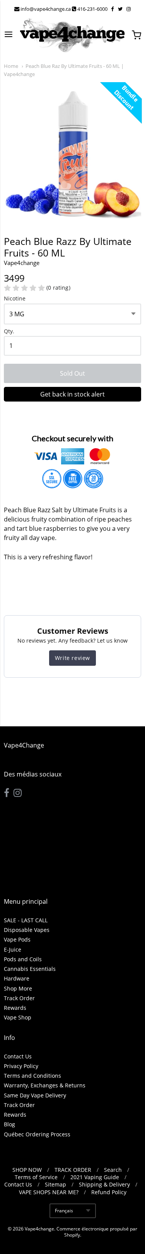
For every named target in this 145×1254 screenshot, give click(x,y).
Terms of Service (36, 1177)
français (64, 1210)
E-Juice (12, 949)
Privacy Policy (21, 1066)
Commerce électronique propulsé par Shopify (96, 1232)
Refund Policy (108, 1192)
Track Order (19, 998)
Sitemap (55, 1184)
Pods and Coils (23, 959)
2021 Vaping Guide (94, 1177)
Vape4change (21, 263)
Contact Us (18, 1056)
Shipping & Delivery (104, 1184)
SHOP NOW (27, 1169)
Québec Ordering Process (37, 1134)
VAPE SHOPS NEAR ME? (48, 1192)
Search (113, 1169)
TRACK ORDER (73, 1169)
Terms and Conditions (32, 1075)
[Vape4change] (72, 35)
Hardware (16, 978)
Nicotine (15, 298)
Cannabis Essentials (30, 968)
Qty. (9, 331)
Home (11, 65)
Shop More (18, 988)
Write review (72, 658)
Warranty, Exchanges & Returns (44, 1085)
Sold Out (72, 373)
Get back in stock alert (72, 394)
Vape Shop (17, 1017)
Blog (9, 1124)
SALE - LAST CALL (26, 920)
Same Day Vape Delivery (35, 1095)
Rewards (15, 1007)
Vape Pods (17, 939)
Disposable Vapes (26, 929)
